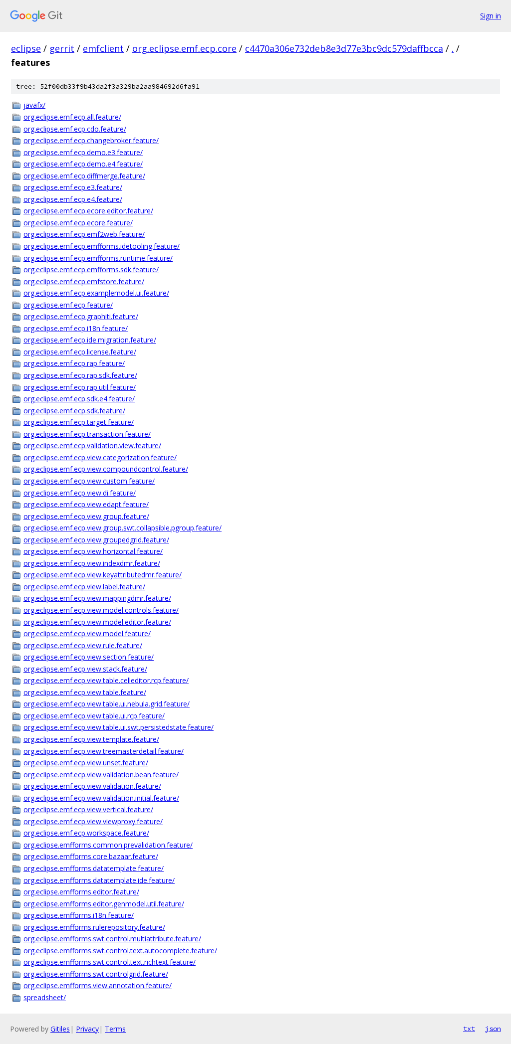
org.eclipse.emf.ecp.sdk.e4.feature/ (79, 398)
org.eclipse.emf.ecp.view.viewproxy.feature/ (93, 821)
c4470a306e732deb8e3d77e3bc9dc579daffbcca (344, 48)
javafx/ (34, 105)
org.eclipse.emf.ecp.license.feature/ (79, 351)
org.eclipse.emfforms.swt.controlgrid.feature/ (95, 974)
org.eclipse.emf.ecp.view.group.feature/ (86, 516)
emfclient (103, 48)
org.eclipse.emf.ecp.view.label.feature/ (84, 586)
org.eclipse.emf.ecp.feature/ (68, 305)
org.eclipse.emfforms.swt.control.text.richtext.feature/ (109, 962)
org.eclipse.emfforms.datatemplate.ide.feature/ (99, 880)
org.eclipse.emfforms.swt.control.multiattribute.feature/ (112, 938)
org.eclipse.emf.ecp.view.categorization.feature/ (100, 457)
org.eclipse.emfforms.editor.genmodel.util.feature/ (103, 903)
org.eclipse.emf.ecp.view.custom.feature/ (89, 481)
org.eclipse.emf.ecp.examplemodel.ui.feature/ (96, 293)
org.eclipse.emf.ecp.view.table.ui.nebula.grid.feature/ (106, 703)
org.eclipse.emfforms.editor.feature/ (81, 891)
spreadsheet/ (44, 997)
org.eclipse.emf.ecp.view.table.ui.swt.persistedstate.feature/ (118, 727)
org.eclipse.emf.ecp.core (184, 48)
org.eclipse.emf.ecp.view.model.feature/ (87, 633)
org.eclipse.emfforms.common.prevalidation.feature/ (108, 845)
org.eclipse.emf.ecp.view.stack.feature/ (85, 669)
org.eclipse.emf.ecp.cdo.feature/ (74, 129)
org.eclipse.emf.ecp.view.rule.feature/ (82, 645)
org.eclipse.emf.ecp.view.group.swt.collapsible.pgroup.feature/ (122, 527)
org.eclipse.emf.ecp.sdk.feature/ (74, 410)
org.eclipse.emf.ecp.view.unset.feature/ (85, 762)
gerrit (61, 48)
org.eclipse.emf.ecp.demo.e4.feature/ (83, 164)
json (493, 1028)
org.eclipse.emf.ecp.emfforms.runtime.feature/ (98, 258)
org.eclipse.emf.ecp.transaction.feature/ (87, 434)
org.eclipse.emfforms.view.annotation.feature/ (97, 985)
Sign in (490, 15)
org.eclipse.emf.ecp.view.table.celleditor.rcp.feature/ (106, 680)
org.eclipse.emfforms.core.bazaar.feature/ (90, 856)
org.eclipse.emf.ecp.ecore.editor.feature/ (88, 210)
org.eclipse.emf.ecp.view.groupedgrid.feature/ (96, 539)
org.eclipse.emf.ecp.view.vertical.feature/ (88, 809)
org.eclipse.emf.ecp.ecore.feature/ (78, 222)
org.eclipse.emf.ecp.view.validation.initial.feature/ (101, 798)
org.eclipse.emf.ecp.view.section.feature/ (88, 657)
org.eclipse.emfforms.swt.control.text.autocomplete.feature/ (120, 950)
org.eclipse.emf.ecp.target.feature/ (78, 422)
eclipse (26, 48)
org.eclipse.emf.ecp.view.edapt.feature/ (86, 504)
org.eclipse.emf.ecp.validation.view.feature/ (92, 445)
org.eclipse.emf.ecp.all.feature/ (72, 117)
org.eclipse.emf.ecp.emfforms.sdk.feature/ (91, 269)
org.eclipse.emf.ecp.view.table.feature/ (84, 692)
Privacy (87, 1029)
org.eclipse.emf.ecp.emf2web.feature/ (84, 234)
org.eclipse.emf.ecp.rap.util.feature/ (79, 387)
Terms (115, 1029)
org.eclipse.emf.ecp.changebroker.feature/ (91, 140)
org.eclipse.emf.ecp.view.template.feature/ (91, 739)
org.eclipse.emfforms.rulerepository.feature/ (94, 927)
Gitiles (60, 1029)
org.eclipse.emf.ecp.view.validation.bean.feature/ (101, 774)
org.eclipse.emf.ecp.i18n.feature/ (75, 328)
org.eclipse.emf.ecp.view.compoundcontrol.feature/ (105, 469)
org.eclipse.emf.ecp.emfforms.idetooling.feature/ (101, 246)
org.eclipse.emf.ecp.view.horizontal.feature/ (93, 551)
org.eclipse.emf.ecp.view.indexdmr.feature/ (91, 563)
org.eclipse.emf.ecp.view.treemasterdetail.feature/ (103, 751)
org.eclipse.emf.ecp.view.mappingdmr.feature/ (97, 598)
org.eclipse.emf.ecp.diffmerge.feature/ (84, 175)
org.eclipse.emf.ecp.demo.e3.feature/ (83, 152)
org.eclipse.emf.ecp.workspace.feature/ (86, 833)
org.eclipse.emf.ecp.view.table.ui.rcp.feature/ (94, 715)
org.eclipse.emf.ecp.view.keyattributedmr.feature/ (102, 574)
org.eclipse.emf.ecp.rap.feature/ (74, 363)
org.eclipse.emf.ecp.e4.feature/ (72, 199)
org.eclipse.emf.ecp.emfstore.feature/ (83, 281)
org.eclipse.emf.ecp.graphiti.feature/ (80, 316)
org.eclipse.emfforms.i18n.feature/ (78, 915)
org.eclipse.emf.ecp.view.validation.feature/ (92, 786)
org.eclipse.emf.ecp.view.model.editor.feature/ (97, 622)
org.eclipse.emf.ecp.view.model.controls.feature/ (101, 610)
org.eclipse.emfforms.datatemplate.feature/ (93, 868)
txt (469, 1028)
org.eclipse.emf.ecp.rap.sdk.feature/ (80, 375)
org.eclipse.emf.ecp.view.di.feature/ (79, 493)
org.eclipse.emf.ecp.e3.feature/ (72, 187)
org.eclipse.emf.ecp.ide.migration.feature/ (89, 340)
